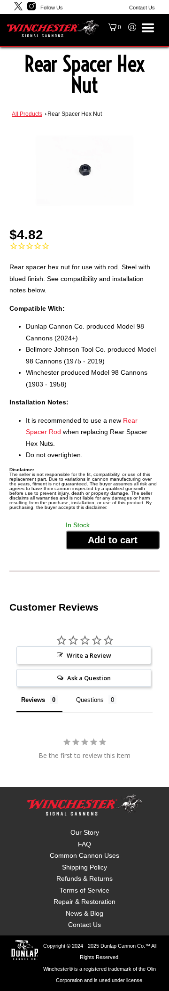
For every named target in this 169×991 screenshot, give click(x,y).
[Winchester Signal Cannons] (53, 28)
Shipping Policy (84, 867)
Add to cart (113, 540)
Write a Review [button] (89, 655)
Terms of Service (84, 890)
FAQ (84, 844)
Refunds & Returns (84, 878)
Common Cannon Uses (84, 855)
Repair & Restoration (84, 901)
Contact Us (142, 7)
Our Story (84, 832)
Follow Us (51, 7)
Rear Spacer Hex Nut (74, 114)
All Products (27, 114)
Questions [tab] (90, 699)
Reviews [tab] (33, 699)
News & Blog (84, 913)
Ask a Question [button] (89, 678)
